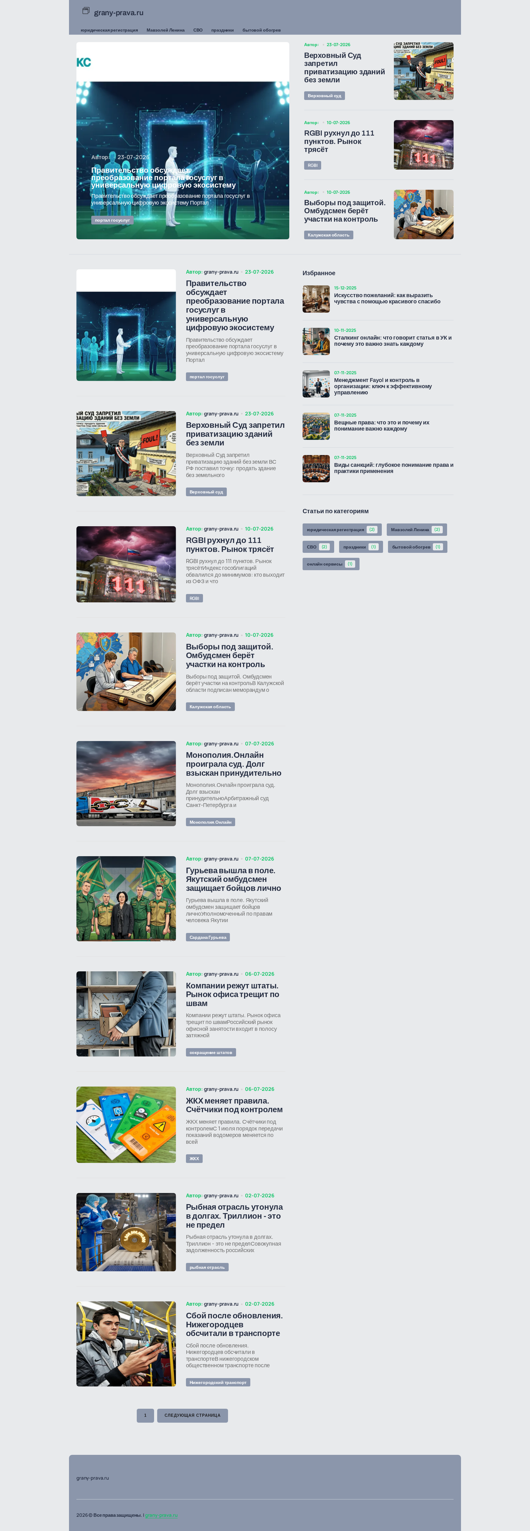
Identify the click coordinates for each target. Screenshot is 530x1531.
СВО (198, 30)
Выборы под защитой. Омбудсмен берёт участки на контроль (345, 211)
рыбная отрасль (207, 1267)
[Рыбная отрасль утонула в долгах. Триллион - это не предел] (126, 1232)
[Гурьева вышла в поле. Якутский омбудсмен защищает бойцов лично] (126, 898)
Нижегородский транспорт (218, 1382)
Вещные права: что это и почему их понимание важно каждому (381, 426)
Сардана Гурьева (208, 937)
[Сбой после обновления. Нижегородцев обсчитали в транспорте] (126, 1343)
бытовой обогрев (262, 30)
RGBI (312, 165)
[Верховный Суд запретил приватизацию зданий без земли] (424, 71)
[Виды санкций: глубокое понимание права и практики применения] (316, 468)
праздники (222, 30)
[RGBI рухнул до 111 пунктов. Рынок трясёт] (424, 145)
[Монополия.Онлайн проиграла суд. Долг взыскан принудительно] (126, 783)
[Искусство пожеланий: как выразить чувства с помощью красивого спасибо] (316, 299)
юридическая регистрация (109, 30)
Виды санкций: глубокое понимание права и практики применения (394, 468)
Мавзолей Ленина (166, 30)
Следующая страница (193, 1415)
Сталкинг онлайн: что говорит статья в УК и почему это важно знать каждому (392, 341)
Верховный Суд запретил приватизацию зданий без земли (344, 67)
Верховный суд (324, 95)
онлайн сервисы (330, 564)
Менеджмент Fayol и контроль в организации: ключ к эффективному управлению (383, 386)
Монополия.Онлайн (211, 822)
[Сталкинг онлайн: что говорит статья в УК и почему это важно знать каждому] (316, 341)
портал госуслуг (112, 220)
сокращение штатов (211, 1052)
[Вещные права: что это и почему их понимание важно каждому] (316, 426)
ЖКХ (194, 1158)
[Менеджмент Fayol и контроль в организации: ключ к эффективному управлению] (316, 383)
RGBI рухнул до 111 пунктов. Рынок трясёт (339, 141)
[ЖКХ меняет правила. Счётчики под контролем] (126, 1124)
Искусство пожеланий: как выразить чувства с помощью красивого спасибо (387, 299)
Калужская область (329, 235)
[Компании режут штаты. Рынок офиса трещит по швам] (126, 1013)
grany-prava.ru (161, 1515)
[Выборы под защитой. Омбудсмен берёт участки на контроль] (424, 214)
